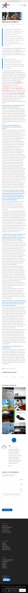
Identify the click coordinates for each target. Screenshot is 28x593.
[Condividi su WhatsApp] (22, 376)
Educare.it (4, 564)
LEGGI (5, 590)
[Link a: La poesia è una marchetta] (20, 428)
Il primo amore (5, 546)
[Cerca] (20, 5)
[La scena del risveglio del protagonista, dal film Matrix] (12, 16)
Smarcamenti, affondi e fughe (17, 93)
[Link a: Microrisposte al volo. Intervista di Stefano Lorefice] (8, 393)
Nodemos (4, 566)
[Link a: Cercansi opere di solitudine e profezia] (20, 393)
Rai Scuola (4, 563)
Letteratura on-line (6, 549)
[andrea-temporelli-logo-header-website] (11, 5)
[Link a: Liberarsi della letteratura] (8, 405)
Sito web (21, 490)
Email (21, 485)
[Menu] (24, 5)
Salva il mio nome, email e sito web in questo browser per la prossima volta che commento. (12, 495)
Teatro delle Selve (6, 548)
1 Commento (11, 24)
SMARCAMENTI (13, 368)
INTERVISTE (7, 368)
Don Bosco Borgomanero (7, 559)
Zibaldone (4, 544)
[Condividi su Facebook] (6, 376)
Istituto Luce (4, 567)
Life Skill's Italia (5, 561)
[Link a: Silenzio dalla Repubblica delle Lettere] (20, 405)
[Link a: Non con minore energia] (20, 416)
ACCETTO (22, 590)
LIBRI (17, 24)
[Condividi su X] (14, 376)
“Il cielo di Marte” (18, 82)
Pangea (4, 543)
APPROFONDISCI (14, 590)
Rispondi (10, 465)
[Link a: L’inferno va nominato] (8, 416)
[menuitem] (20, 5)
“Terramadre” (5, 87)
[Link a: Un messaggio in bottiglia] (8, 428)
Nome (21, 480)
